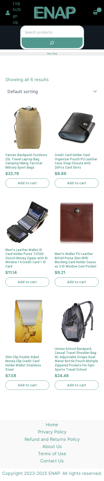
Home (52, 424)
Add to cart (27, 183)
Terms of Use (52, 453)
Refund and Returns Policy (52, 439)
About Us (52, 446)
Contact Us (52, 460)
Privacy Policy (52, 431)
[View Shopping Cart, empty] (95, 13)
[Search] (52, 42)
